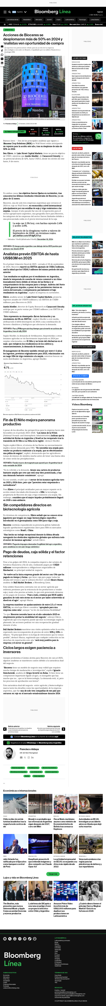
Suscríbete (58, 975)
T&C (56, 982)
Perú (56, 953)
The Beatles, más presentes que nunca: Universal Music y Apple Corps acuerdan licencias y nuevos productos (14, 908)
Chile (56, 951)
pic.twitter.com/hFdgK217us (27, 235)
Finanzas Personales (9, 984)
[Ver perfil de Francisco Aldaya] (11, 754)
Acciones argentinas (51, 772)
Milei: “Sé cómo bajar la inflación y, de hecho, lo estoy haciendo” (81, 312)
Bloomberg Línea (33, 768)
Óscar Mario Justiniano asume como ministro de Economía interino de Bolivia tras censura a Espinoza (65, 824)
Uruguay (57, 958)
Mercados (6, 977)
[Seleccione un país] (25, 12)
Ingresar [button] (100, 12)
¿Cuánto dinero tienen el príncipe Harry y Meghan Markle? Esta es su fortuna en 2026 (90, 907)
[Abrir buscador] (9, 12)
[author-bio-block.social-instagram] (28, 757)
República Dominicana (61, 964)
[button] (2, 46)
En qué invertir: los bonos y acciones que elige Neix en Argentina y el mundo (80, 271)
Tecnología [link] (82, 19)
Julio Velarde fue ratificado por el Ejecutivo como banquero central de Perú (14, 863)
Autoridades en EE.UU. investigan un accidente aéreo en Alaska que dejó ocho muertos (90, 823)
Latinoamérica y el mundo (62, 940)
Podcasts (6, 986)
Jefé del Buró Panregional (29, 753)
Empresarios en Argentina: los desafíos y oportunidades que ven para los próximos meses (20, 730)
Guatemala (58, 966)
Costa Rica (58, 960)
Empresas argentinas (18, 768)
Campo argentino (38, 776)
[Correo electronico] (21, 757)
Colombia (58, 948)
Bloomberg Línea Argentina (18, 772)
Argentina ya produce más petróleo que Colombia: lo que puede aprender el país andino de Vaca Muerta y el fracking (81, 101)
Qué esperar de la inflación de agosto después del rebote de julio (81, 78)
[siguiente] (63, 729)
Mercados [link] (39, 19)
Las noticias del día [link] (12, 19)
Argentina (9, 30)
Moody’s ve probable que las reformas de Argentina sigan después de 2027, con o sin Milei (48, 730)
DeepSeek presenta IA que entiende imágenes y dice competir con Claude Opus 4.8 (40, 863)
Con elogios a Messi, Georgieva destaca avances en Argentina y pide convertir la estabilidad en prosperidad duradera (81, 329)
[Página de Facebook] (5, 938)
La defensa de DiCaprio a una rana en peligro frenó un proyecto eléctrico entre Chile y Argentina (39, 907)
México (57, 944)
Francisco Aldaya (11, 124)
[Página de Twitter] (9, 938)
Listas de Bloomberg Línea (11, 988)
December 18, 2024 (45, 239)
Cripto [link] (58, 19)
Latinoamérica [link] (69, 19)
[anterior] (5, 729)
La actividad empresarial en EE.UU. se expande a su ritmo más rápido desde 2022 (65, 863)
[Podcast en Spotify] (34, 938)
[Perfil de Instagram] (19, 938)
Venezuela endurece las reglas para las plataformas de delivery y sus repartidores (90, 863)
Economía (6, 975)
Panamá (57, 957)
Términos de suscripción (62, 979)
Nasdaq (27, 776)
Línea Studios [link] (95, 19)
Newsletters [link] (27, 19)
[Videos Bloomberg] (87, 404)
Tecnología (58, 981)
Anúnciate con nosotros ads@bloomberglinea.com (70, 994)
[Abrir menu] (5, 12)
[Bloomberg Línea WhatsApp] (87, 138)
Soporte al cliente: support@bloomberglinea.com (69, 996)
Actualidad (6, 981)
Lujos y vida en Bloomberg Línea (21, 877)
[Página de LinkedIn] (24, 938)
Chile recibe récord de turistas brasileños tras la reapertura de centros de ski (14, 823)
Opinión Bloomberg (80, 376)
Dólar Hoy (6, 979)
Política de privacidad (61, 977)
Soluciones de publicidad (62, 997)
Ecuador (57, 955)
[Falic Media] (90, 15)
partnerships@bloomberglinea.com (65, 992)
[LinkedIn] (32, 757)
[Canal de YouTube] (14, 938)
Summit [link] (49, 19)
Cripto (5, 982)
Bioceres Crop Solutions (49, 768)
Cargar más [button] (53, 874)
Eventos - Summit (60, 990)
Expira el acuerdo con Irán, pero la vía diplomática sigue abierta (81, 412)
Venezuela (58, 949)
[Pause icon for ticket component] (4, 24)
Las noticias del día (36, 772)
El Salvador (58, 962)
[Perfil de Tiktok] (29, 938)
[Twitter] (24, 757)
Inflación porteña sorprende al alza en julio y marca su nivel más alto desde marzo (81, 319)
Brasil (56, 942)
